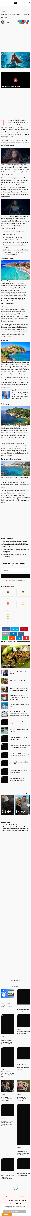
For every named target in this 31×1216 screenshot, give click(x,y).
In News (3, 11)
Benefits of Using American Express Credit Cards (15, 830)
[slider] (7, 86)
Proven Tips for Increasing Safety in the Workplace (15, 828)
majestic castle (9, 362)
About (24, 1200)
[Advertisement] (15, 34)
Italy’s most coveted (18, 178)
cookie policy (10, 1207)
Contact (17, 1200)
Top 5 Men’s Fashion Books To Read (15, 541)
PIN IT (16, 155)
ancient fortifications (18, 327)
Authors (10, 1200)
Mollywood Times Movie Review (13, 232)
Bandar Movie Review (10, 234)
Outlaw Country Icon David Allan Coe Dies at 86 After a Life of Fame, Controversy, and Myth (15, 252)
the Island (23, 216)
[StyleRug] (15, 3)
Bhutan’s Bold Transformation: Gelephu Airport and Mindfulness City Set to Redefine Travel (16, 245)
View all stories (26, 793)
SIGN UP (15, 575)
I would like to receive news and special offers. (16, 580)
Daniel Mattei (7, 22)
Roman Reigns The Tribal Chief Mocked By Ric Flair (15, 826)
